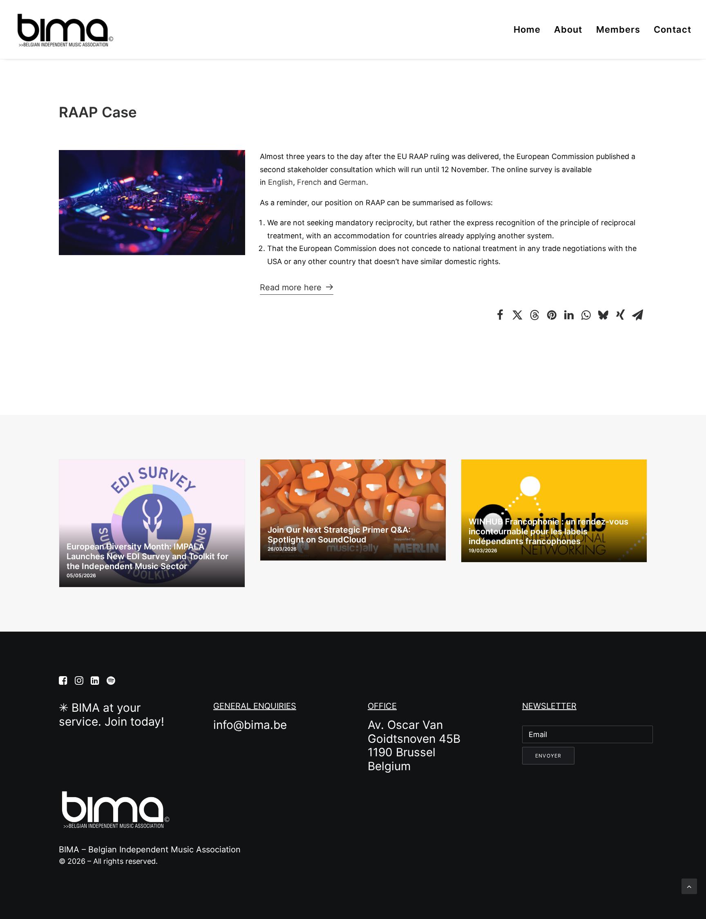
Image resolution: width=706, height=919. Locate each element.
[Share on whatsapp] (586, 315)
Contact (672, 29)
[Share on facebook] (500, 315)
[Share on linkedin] (569, 315)
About (568, 29)
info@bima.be (250, 725)
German (352, 182)
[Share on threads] (534, 315)
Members (618, 29)
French (309, 182)
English (280, 182)
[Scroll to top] (689, 885)
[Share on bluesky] (603, 315)
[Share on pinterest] (551, 315)
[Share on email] (637, 315)
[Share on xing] (620, 315)
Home (527, 29)
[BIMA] (64, 29)
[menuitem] (530, 29)
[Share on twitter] (517, 315)
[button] (296, 287)
